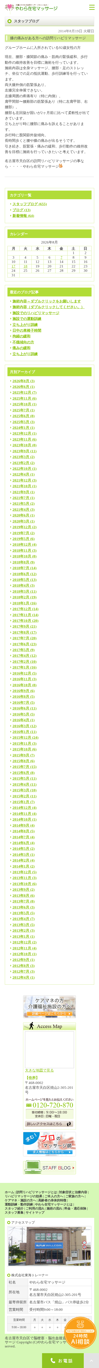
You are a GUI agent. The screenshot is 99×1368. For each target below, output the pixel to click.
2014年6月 (20, 843)
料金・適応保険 (75, 1208)
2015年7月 (20, 767)
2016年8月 (20, 696)
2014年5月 (20, 849)
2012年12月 (21, 942)
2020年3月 (20, 521)
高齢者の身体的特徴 (52, 1200)
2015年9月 (20, 755)
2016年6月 (20, 708)
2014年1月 (20, 866)
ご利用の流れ (35, 1208)
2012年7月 (20, 971)
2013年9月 (20, 889)
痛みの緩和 (21, 348)
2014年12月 (21, 808)
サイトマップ (35, 1212)
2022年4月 (20, 474)
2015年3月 (20, 790)
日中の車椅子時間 (26, 330)
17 (13, 266)
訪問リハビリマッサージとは (36, 1192)
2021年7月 (20, 498)
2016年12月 (21, 673)
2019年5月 (20, 539)
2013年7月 (20, 901)
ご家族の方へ (74, 1196)
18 (25, 266)
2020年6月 (20, 515)
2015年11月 (21, 743)
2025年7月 (20, 410)
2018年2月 (20, 597)
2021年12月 (21, 480)
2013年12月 (21, 872)
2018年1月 (20, 603)
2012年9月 (20, 960)
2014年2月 (20, 860)
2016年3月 (20, 726)
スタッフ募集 (14, 1212)
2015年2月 (20, 796)
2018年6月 (20, 574)
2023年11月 (21, 439)
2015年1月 (20, 802)
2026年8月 (20, 381)
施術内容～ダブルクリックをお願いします (46, 301)
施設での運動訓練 (26, 319)
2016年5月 (20, 714)
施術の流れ (54, 1208)
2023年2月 (20, 463)
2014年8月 (20, 831)
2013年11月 (21, 878)
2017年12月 (21, 609)
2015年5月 (20, 778)
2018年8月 (20, 562)
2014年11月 (21, 814)
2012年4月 (20, 977)
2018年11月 (21, 550)
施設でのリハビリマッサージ (35, 313)
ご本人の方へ (53, 1196)
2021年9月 (20, 492)
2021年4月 (20, 509)
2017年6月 (20, 644)
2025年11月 (21, 398)
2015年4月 (20, 784)
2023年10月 (21, 445)
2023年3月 (20, 457)
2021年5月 (20, 503)
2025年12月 (21, 392)
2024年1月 (20, 428)
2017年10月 (21, 621)
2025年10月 (21, 404)
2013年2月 (20, 930)
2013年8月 (20, 895)
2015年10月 (21, 749)
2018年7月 (20, 568)
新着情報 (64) (23, 216)
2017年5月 (20, 650)
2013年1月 (20, 936)
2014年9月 (20, 825)
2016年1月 (20, 732)
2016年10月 (21, 685)
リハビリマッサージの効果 (23, 1196)
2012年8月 (20, 966)
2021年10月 (21, 486)
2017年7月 (20, 638)
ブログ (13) (21, 210)
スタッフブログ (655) (29, 204)
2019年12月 (21, 527)
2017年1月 (20, 667)
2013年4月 (20, 919)
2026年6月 (20, 387)
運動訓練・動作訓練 (19, 1204)
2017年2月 (20, 662)
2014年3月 (20, 855)
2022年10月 (21, 469)
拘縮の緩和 (21, 336)
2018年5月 (20, 580)
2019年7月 (20, 533)
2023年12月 (21, 433)
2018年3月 (20, 591)
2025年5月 (20, 422)
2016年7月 (20, 702)
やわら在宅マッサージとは (54, 1204)
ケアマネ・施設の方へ (20, 1200)
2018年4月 (20, 585)
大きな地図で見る (39, 1070)
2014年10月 (21, 819)
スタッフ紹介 (14, 1208)
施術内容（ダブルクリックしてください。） (48, 307)
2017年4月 (20, 656)
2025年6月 (20, 416)
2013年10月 (21, 884)
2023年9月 (20, 451)
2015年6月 (20, 773)
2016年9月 (20, 691)
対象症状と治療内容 (73, 1192)
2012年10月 (21, 954)
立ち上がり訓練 (25, 325)
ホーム (9, 1192)
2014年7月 (20, 837)
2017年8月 (20, 632)
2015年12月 (21, 737)
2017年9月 (20, 626)
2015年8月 (20, 761)
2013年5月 (20, 913)
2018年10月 (21, 556)
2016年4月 (20, 720)
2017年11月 (21, 615)
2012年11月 (21, 948)
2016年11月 (21, 679)
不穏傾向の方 (23, 342)
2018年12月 (21, 544)
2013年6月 (20, 907)
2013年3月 (20, 925)
